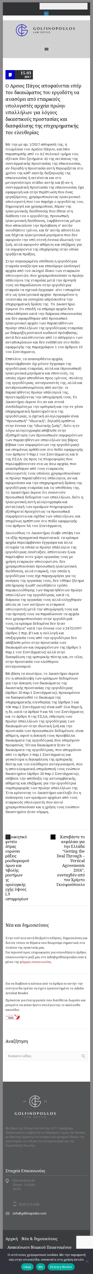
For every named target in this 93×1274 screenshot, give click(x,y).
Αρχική (11, 1238)
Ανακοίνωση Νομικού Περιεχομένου (39, 1247)
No (40, 1267)
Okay (27, 1267)
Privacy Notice (61, 1267)
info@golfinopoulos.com (29, 1213)
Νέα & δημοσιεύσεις (39, 1238)
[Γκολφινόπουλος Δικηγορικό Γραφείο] (46, 30)
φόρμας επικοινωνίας (35, 962)
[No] (87, 1261)
